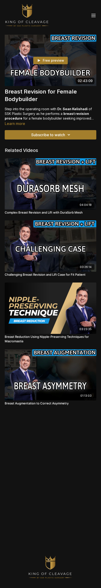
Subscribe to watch (48, 134)
